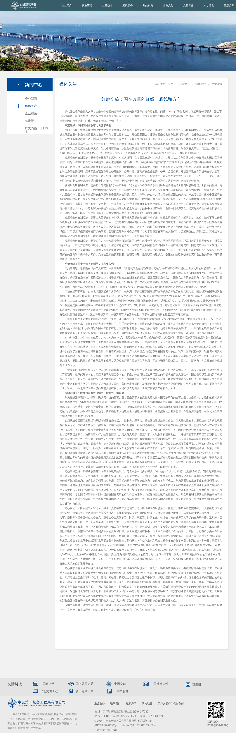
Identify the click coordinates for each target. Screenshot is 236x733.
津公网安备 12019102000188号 (139, 725)
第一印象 (112, 730)
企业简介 (67, 5)
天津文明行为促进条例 (171, 703)
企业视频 (31, 113)
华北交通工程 (49, 691)
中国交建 (120, 683)
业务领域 (107, 5)
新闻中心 (184, 84)
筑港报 (29, 120)
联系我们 (115, 703)
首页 (170, 84)
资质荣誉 (87, 5)
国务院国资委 (84, 683)
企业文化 (168, 5)
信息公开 (229, 5)
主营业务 (99, 703)
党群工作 (188, 5)
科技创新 (148, 5)
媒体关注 (31, 106)
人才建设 (209, 5)
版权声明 (131, 703)
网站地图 (147, 703)
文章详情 (217, 84)
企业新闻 (31, 98)
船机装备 (127, 5)
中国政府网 (47, 683)
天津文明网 (121, 691)
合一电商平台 (84, 691)
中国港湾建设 (159, 683)
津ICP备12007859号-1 (106, 725)
